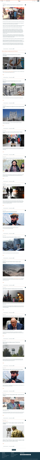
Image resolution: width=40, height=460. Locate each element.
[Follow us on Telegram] (27, 454)
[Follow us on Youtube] (23, 454)
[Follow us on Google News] (20, 454)
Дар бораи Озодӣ (3, 454)
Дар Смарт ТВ (12, 456)
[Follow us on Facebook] (21, 454)
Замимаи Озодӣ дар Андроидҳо (14, 454)
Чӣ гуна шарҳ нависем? (4, 456)
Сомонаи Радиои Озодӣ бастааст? (5, 455)
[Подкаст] (30, 454)
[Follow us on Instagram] (24, 454)
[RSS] (28, 454)
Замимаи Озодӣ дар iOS (13, 455)
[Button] (5, 77)
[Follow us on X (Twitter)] (26, 454)
